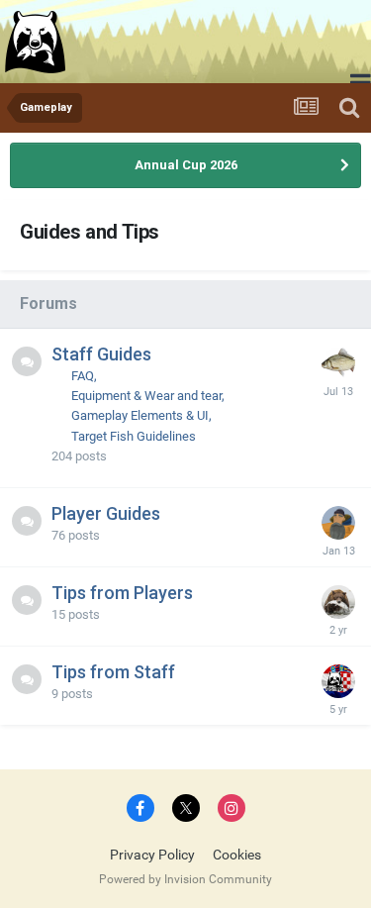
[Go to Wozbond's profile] (338, 523)
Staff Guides (101, 354)
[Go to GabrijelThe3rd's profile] (338, 681)
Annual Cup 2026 (186, 164)
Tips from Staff (113, 671)
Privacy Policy (152, 854)
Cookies (237, 854)
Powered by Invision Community (185, 879)
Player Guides (105, 513)
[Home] (37, 41)
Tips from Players (122, 592)
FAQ (82, 375)
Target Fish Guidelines (133, 436)
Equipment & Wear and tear (146, 395)
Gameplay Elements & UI (140, 415)
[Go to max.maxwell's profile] (338, 363)
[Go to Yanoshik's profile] (338, 602)
